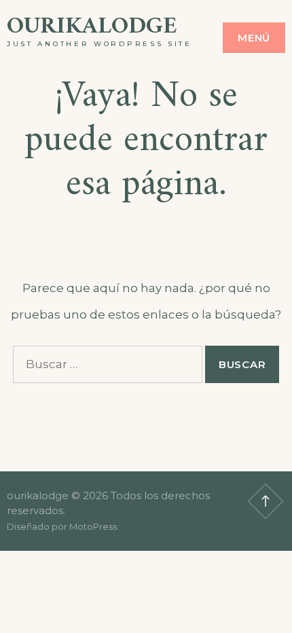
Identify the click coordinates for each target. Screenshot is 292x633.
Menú (254, 37)
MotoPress (93, 526)
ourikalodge (92, 27)
